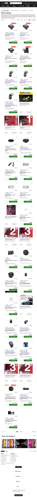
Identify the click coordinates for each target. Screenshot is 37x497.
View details (29, 112)
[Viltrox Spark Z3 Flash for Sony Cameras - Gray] (11, 26)
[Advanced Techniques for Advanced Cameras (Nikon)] (26, 97)
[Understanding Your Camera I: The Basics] (26, 121)
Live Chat (3, 464)
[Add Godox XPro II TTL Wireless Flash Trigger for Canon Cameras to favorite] (31, 341)
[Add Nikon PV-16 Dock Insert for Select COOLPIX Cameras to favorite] (31, 206)
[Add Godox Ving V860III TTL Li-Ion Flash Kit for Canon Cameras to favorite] (17, 93)
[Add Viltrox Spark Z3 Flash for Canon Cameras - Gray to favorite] (31, 23)
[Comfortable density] (33, 20)
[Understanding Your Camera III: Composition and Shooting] (26, 232)
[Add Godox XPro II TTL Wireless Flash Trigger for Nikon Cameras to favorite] (31, 318)
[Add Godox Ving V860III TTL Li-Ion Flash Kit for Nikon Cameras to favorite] (31, 70)
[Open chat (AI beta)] (26, 3)
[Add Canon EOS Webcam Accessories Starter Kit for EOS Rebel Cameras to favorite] (31, 271)
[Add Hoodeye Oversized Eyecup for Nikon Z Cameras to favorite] (17, 249)
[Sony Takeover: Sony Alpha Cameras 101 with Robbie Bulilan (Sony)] (26, 300)
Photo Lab (23, 6)
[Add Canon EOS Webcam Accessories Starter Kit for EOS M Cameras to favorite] (17, 318)
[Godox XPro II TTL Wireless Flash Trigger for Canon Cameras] (26, 344)
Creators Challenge (28, 6)
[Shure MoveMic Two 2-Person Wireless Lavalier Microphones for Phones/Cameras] (11, 412)
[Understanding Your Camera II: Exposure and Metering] (11, 232)
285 (20, 431)
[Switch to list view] (31, 20)
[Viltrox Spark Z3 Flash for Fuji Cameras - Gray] (11, 50)
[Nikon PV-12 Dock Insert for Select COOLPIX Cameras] (26, 164)
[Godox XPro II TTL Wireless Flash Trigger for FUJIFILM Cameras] (11, 344)
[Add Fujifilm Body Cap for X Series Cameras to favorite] (31, 249)
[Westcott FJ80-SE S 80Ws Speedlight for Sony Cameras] (26, 50)
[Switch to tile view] (29, 20)
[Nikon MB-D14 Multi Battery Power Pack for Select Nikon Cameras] (26, 388)
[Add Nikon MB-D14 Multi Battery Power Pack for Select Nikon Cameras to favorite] (31, 385)
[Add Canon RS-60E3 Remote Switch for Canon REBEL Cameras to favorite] (17, 161)
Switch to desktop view (18, 495)
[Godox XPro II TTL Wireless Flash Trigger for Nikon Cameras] (26, 322)
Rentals (20, 5)
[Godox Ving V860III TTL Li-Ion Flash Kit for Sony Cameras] (11, 73)
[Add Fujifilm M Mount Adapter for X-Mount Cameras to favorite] (17, 137)
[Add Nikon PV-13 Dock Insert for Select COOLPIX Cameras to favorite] (31, 183)
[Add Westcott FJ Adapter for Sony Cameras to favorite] (31, 137)
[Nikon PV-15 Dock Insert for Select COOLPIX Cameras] (11, 186)
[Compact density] (35, 20)
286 (21, 431)
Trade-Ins (34, 6)
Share (19, 19)
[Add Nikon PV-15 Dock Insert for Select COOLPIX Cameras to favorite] (17, 183)
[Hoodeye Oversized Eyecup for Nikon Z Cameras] (11, 252)
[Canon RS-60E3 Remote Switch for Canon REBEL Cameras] (11, 164)
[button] (35, 3)
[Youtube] (35, 451)
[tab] (5, 10)
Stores (35, 0)
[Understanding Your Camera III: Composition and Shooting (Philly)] (11, 369)
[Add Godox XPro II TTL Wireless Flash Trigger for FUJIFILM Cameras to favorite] (17, 341)
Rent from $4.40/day (12, 291)
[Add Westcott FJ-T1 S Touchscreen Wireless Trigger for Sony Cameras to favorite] (17, 271)
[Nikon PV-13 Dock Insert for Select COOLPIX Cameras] (26, 186)
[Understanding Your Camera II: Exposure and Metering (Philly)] (26, 369)
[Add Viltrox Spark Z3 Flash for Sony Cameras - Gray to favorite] (17, 23)
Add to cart (14, 42)
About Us (27, 0)
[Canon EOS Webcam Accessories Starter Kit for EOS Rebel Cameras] (26, 275)
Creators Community (22, 0)
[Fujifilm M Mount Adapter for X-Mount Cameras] (11, 140)
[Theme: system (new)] (28, 3)
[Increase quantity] (8, 42)
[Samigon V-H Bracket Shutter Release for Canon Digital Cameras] (11, 299)
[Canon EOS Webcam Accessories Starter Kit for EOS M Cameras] (11, 322)
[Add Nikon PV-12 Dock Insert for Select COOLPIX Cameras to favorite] (31, 161)
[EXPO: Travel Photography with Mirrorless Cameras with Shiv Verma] (11, 210)
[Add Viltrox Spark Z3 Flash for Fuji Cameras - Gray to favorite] (17, 47)
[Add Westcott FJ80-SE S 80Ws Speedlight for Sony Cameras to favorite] (31, 47)
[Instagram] (31, 451)
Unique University (8, 6)
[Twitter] (29, 451)
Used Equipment (14, 6)
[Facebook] (33, 451)
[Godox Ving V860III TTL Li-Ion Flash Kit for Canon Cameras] (11, 96)
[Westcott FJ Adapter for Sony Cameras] (26, 140)
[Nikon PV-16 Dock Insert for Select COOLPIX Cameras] (26, 209)
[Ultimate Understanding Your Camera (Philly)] (11, 121)
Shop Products (3, 6)
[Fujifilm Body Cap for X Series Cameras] (26, 252)
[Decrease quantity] (5, 42)
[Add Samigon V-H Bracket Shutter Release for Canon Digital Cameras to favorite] (17, 296)
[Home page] (4, 3)
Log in (33, 3)
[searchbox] (16, 3)
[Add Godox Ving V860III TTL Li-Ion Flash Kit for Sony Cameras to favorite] (17, 70)
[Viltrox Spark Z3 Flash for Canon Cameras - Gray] (26, 26)
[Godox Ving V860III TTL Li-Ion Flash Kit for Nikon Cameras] (26, 73)
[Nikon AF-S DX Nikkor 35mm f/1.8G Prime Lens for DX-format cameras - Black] (11, 388)
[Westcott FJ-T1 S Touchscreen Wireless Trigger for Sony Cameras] (11, 275)
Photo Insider (31, 0)
